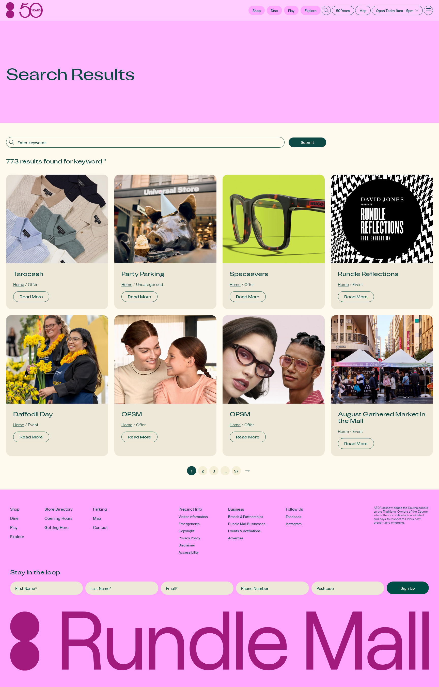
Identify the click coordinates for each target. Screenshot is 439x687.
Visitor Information (193, 516)
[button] (256, 10)
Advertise (235, 537)
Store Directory (58, 509)
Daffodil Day (33, 414)
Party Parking (142, 274)
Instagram (294, 523)
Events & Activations (244, 530)
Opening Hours (58, 518)
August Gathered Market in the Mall (382, 417)
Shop (15, 509)
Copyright (186, 530)
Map (362, 10)
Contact (100, 527)
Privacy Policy (189, 537)
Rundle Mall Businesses (246, 523)
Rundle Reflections (368, 274)
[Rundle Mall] (24, 10)
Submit (307, 142)
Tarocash (28, 274)
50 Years (343, 10)
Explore (311, 10)
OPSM (131, 414)
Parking (100, 509)
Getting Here (56, 527)
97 (236, 471)
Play (291, 10)
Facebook (294, 516)
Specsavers (249, 274)
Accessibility (189, 552)
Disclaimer (187, 544)
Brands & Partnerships (245, 516)
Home (18, 284)
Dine (274, 10)
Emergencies (189, 523)
